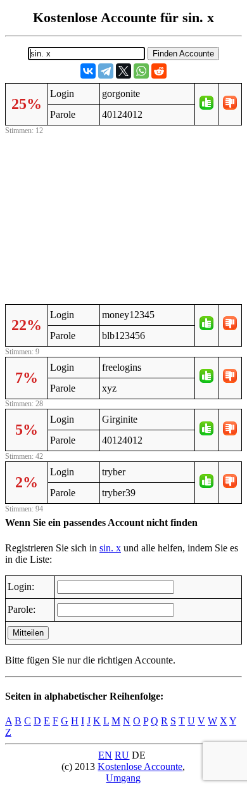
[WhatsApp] (141, 71)
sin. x (110, 547)
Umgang (123, 778)
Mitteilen (28, 633)
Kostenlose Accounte (140, 766)
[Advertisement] (123, 217)
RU (122, 755)
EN (105, 755)
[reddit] (159, 71)
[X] (123, 71)
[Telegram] (105, 71)
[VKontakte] (88, 71)
